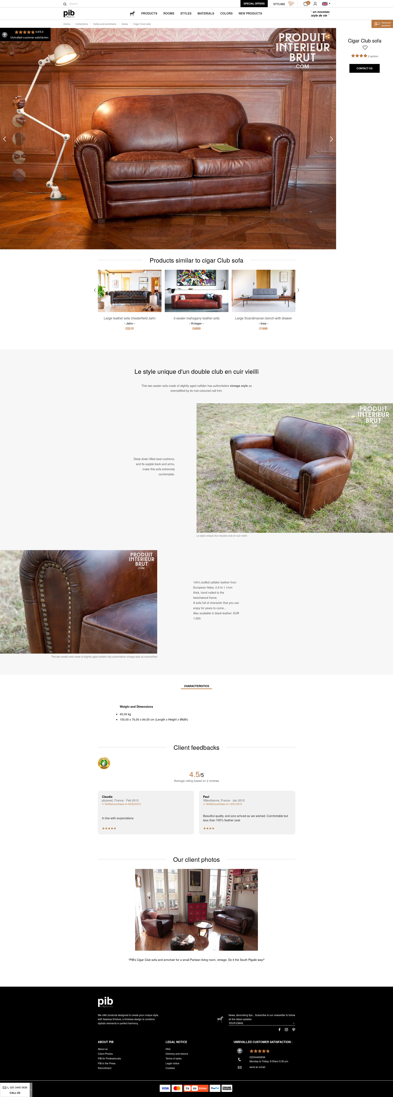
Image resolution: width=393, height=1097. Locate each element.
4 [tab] (19, 157)
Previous (4, 138)
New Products (250, 13)
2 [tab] (19, 120)
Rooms (168, 13)
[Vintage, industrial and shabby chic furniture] (72, 14)
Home (66, 24)
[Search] (65, 4)
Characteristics (196, 686)
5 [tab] (19, 175)
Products (149, 13)
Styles (185, 13)
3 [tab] (19, 139)
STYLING (279, 4)
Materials (206, 13)
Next (331, 138)
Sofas (125, 24)
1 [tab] (19, 102)
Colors (226, 13)
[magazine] (132, 13)
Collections (82, 24)
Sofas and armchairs (104, 24)
